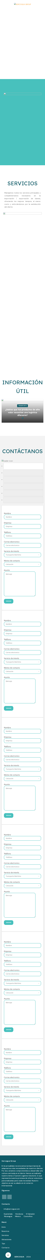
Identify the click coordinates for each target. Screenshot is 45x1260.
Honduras (19, 1214)
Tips (3, 1243)
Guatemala (8, 1214)
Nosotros (5, 1231)
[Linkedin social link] (9, 1197)
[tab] (23, 466)
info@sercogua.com (12, 1209)
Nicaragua (8, 1216)
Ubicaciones (6, 1239)
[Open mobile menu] (2, 4)
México (18, 1216)
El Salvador (30, 1214)
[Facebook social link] (4, 1197)
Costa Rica (28, 1216)
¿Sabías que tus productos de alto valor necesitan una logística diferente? (22, 412)
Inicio (4, 1227)
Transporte (22, 406)
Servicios (5, 1235)
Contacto (6, 1247)
